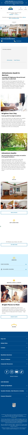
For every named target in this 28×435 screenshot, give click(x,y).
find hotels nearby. (15, 18)
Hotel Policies (17, 60)
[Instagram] (11, 372)
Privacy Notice (14, 417)
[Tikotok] (21, 372)
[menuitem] (1, 8)
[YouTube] (16, 372)
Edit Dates (11, 14)
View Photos (14, 212)
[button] (2, 2)
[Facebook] (7, 372)
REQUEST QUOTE (14, 316)
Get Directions (14, 244)
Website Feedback (14, 376)
